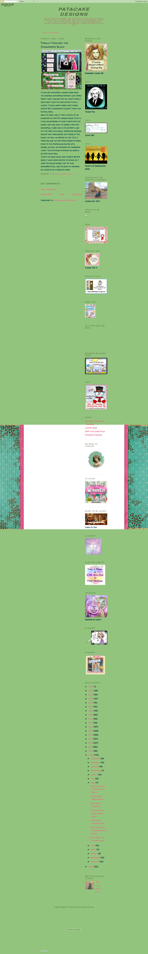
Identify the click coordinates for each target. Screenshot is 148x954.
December (95, 758)
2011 (90, 747)
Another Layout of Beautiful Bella (98, 789)
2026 (91, 686)
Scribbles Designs (93, 434)
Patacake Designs (74, 12)
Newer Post (46, 194)
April (93, 849)
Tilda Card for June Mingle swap (97, 813)
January (95, 861)
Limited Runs (91, 427)
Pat (98, 882)
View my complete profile (98, 889)
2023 (91, 698)
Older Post (76, 194)
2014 (90, 734)
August (94, 774)
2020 (91, 710)
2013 (90, 738)
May (93, 845)
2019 (90, 714)
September (96, 770)
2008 (91, 866)
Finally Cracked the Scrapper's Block (98, 830)
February (96, 857)
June (93, 782)
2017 (90, 722)
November (96, 762)
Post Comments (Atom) (64, 200)
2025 (91, 690)
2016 (91, 726)
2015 (90, 730)
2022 (91, 702)
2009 (91, 755)
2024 (91, 694)
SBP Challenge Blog (95, 431)
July (93, 778)
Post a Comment (48, 189)
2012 (90, 742)
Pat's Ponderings (50, 32)
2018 (91, 718)
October (95, 766)
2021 (90, 706)
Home (61, 194)
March (94, 853)
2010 (91, 751)
